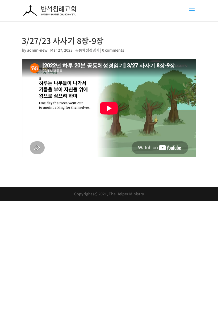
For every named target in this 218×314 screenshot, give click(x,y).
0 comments (113, 50)
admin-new (37, 50)
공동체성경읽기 (87, 50)
